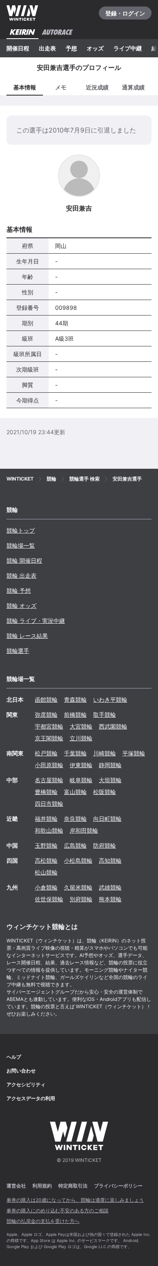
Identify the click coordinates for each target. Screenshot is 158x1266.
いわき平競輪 (110, 699)
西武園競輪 (113, 726)
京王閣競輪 (49, 738)
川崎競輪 (104, 753)
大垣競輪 (110, 780)
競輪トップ (20, 530)
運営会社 (16, 1186)
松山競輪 (46, 872)
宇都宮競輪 (49, 726)
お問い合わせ (21, 1071)
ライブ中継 (127, 48)
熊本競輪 (110, 899)
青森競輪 (75, 699)
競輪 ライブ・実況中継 (35, 620)
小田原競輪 (49, 764)
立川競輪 (81, 738)
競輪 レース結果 (27, 635)
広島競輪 (75, 845)
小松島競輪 (78, 860)
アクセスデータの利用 (30, 1098)
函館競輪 (46, 699)
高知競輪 (110, 860)
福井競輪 (46, 818)
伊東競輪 (81, 764)
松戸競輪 (46, 753)
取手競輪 (104, 714)
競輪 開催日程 (24, 560)
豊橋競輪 (46, 791)
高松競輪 (46, 860)
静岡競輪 (110, 764)
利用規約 (42, 1186)
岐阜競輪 (81, 780)
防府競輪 (104, 845)
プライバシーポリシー (118, 1186)
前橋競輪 (75, 714)
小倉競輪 (46, 887)
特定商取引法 (73, 1186)
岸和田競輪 (84, 830)
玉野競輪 (46, 845)
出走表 (47, 48)
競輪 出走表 (21, 575)
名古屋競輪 (49, 780)
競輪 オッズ (21, 605)
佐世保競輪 (49, 899)
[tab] (61, 87)
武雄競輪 (110, 887)
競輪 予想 (18, 590)
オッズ (95, 48)
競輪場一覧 (20, 545)
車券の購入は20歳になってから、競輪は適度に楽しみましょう (75, 1200)
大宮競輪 (81, 726)
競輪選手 (17, 650)
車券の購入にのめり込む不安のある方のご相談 (57, 1210)
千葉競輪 (75, 753)
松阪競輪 (104, 791)
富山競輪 (75, 791)
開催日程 (17, 48)
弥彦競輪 (46, 714)
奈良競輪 (75, 818)
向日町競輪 (107, 818)
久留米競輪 (78, 887)
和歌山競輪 (49, 830)
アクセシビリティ (25, 1084)
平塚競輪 (133, 753)
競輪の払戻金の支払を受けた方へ (42, 1221)
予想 (71, 48)
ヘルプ (13, 1057)
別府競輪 (81, 899)
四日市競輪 (49, 803)
